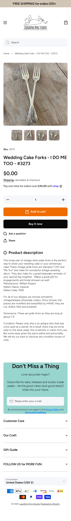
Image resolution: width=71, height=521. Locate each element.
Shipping (8, 180)
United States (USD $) (19, 482)
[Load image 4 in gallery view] (54, 135)
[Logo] (35, 23)
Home (6, 53)
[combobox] (35, 42)
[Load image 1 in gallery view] (17, 135)
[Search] (6, 42)
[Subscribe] (59, 401)
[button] (66, 22)
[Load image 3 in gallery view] (41, 135)
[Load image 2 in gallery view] (29, 135)
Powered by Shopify (50, 504)
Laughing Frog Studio (30, 504)
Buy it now (35, 224)
